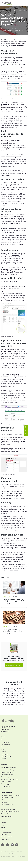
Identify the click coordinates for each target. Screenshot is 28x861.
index (5, 397)
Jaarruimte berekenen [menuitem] (8, 809)
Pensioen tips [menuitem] (5, 814)
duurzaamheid (12, 486)
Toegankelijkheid (11, 853)
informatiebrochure (19, 566)
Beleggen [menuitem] (4, 764)
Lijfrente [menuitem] (3, 800)
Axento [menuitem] (3, 737)
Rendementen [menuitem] (5, 744)
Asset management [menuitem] (7, 777)
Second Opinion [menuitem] (6, 756)
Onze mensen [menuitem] (5, 740)
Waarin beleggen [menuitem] (6, 781)
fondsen (11, 531)
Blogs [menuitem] (2, 829)
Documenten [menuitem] (5, 742)
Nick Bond (15, 29)
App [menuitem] (2, 749)
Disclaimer (19, 851)
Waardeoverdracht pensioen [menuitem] (9, 807)
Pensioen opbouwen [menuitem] (7, 797)
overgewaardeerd (6, 145)
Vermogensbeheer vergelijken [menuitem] (10, 779)
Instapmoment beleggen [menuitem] (8, 770)
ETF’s (17, 531)
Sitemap (4, 853)
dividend (3, 436)
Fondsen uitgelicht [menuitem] (6, 836)
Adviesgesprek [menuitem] (5, 754)
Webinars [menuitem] (4, 834)
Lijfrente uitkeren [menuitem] (6, 816)
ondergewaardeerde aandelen (10, 156)
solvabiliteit (15, 255)
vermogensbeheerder (8, 545)
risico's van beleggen (18, 697)
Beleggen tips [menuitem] (5, 786)
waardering (20, 142)
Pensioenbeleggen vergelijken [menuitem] (10, 795)
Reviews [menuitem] (3, 751)
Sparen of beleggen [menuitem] (7, 772)
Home (2, 10)
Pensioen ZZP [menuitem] (5, 802)
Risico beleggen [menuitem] (6, 784)
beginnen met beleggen (12, 40)
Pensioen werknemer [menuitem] (7, 804)
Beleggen (7, 10)
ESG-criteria (20, 498)
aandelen (17, 41)
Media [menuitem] (3, 827)
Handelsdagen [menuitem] (5, 839)
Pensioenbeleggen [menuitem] (7, 792)
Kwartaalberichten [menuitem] (6, 832)
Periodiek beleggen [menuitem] (7, 774)
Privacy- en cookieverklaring (8, 851)
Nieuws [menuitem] (3, 825)
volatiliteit (12, 367)
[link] (6, 3)
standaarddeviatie (6, 392)
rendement (4, 166)
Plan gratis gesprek (25, 430)
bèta (2, 393)
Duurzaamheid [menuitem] (5, 747)
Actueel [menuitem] (3, 822)
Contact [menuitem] (3, 758)
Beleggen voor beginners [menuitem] (8, 767)
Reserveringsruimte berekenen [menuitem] (10, 811)
